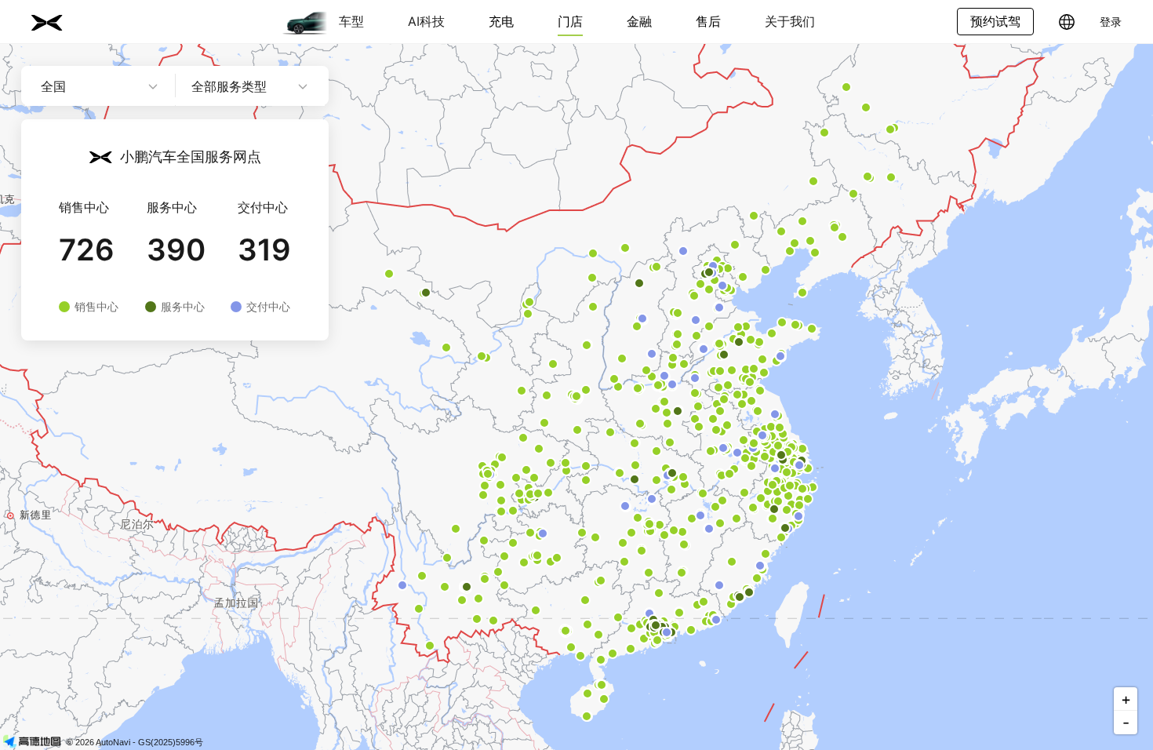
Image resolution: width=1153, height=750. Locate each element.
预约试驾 (995, 21)
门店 (570, 21)
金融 (639, 21)
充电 (501, 21)
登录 (1111, 21)
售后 (708, 21)
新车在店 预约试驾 (261, 385)
